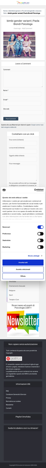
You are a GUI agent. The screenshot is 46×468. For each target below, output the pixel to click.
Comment (6, 69)
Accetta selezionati (23, 269)
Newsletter (9, 405)
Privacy (8, 398)
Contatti (8, 408)
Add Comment (27, 28)
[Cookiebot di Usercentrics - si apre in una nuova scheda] (34, 190)
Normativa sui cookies (13, 401)
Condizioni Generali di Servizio (16, 394)
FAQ (7, 391)
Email (5, 100)
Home (5, 11)
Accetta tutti (23, 262)
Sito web (6, 109)
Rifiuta (23, 276)
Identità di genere (15, 11)
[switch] (40, 233)
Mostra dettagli (33, 256)
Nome (5, 90)
